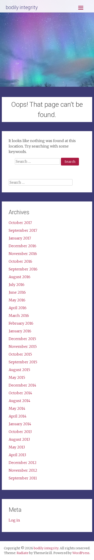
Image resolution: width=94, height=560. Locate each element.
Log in (14, 520)
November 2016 (23, 253)
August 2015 (19, 369)
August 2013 (19, 439)
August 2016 (19, 277)
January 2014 (20, 424)
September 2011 (23, 478)
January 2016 (20, 331)
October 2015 (20, 354)
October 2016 (20, 261)
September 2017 (23, 230)
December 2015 (22, 338)
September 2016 (23, 269)
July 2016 (16, 284)
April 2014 (17, 416)
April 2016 (17, 307)
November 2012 (23, 470)
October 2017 (20, 222)
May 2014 (17, 408)
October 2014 (20, 393)
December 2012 (23, 462)
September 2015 (23, 362)
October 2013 (20, 431)
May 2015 (17, 377)
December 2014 (22, 385)
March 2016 (19, 315)
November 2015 (23, 346)
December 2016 (22, 246)
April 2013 (17, 455)
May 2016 (17, 300)
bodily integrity (22, 7)
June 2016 (17, 292)
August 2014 (19, 400)
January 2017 (20, 238)
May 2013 (17, 447)
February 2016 (21, 323)
